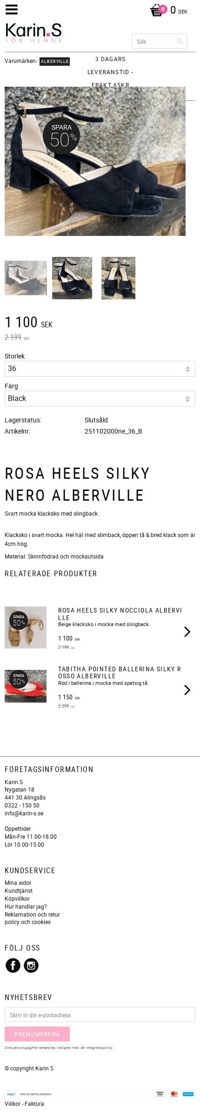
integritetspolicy (99, 1047)
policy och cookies (28, 921)
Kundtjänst (19, 890)
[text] (100, 323)
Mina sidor (18, 882)
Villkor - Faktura (24, 1103)
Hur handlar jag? (26, 906)
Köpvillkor (17, 898)
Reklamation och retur (32, 914)
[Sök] (180, 41)
